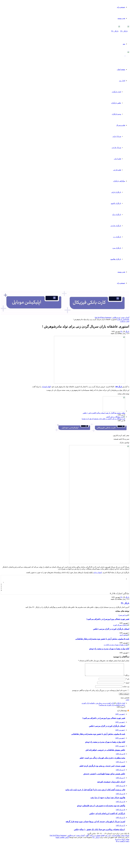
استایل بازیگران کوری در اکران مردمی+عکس (111, 629)
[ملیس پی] (92, 432)
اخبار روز (122, 80)
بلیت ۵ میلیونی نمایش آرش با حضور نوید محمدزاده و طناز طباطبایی (102, 639)
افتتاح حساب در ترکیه (97, 835)
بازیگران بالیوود (116, 203)
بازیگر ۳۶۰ (124, 331)
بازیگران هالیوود (115, 259)
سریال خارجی (116, 147)
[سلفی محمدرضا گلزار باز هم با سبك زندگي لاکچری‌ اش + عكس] (114, 411)
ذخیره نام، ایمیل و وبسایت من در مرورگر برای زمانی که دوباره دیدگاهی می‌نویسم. (99, 690)
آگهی (87, 835)
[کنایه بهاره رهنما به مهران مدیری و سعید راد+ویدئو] (116, 645)
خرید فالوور (116, 317)
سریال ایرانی (116, 136)
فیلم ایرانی (117, 159)
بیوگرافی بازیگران (119, 181)
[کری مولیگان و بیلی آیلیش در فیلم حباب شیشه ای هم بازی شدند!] (115, 417)
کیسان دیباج (98, 572)
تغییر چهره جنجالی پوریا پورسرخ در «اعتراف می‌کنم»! (107, 619)
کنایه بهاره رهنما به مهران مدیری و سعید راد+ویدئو (109, 649)
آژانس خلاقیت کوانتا (62, 837)
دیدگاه (126, 675)
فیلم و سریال (120, 125)
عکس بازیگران (116, 103)
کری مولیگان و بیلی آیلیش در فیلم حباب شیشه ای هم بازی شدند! (103, 419)
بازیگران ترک (116, 214)
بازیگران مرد (117, 248)
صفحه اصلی (121, 69)
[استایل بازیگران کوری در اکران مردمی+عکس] (121, 625)
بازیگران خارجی (115, 226)
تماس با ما (125, 839)
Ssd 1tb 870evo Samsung (103, 317)
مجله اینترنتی (116, 835)
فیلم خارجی (117, 170)
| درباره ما (118, 839)
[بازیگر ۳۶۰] (120, 31)
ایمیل (127, 683)
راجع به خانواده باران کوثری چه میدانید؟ (112, 705)
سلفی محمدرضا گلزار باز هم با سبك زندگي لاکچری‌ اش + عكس (104, 413)
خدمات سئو (125, 835)
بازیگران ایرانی (116, 192)
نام (127, 679)
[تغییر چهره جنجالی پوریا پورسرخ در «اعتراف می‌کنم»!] (124, 615)
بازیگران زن (117, 237)
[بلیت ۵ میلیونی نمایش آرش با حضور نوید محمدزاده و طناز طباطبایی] (124, 635)
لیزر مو (108, 835)
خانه (127, 319)
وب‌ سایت (126, 686)
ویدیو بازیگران (116, 114)
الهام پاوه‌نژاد (46, 386)
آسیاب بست (125, 317)
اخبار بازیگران (116, 92)
